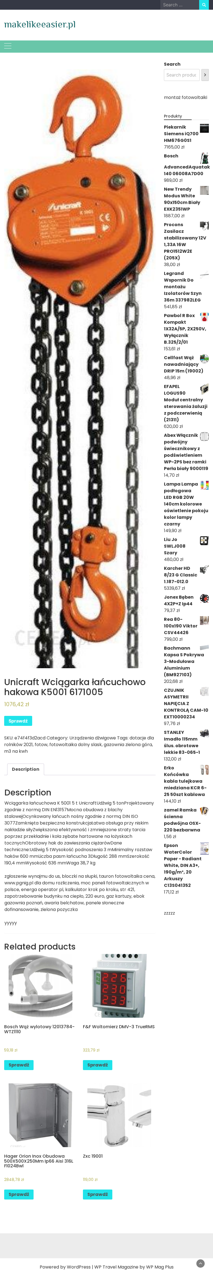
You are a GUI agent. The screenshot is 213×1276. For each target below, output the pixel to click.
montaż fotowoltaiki (185, 97)
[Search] (205, 75)
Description (25, 769)
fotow (41, 744)
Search (172, 64)
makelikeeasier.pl (40, 24)
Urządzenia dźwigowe (92, 738)
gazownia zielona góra (128, 744)
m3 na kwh (16, 751)
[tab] (25, 769)
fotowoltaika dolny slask (75, 744)
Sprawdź (18, 721)
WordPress (79, 1267)
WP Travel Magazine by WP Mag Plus (134, 1267)
